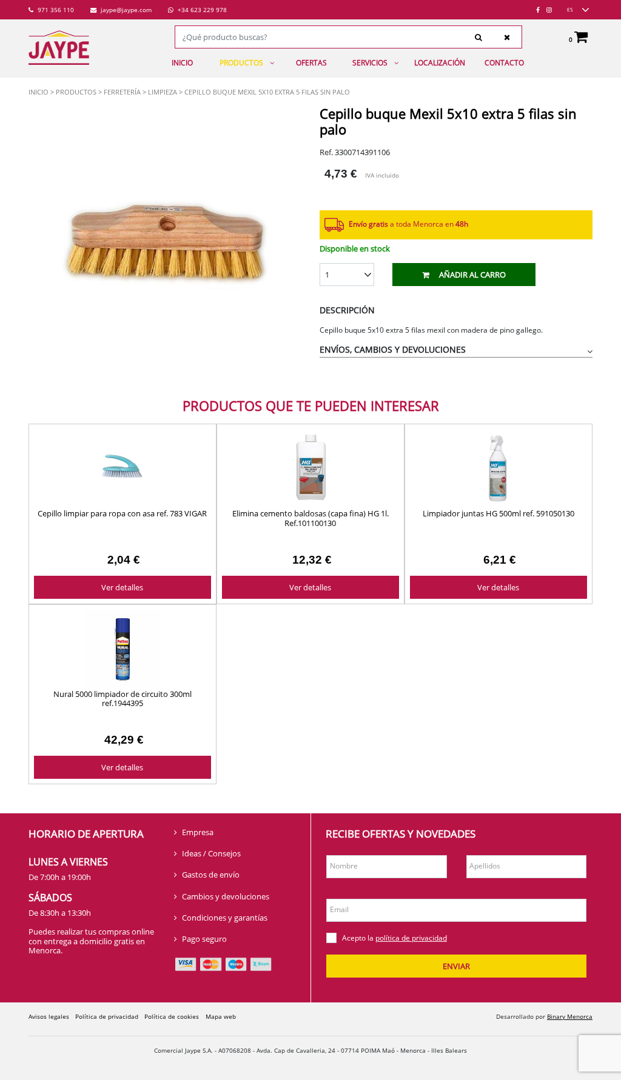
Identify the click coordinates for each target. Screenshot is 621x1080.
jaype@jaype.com (125, 10)
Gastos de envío (211, 874)
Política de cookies (171, 1016)
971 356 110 (55, 10)
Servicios (370, 62)
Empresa (197, 832)
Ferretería (122, 91)
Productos (241, 62)
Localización (439, 62)
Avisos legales (49, 1016)
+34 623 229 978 (201, 10)
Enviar (456, 966)
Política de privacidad (106, 1016)
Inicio (182, 62)
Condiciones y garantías (224, 917)
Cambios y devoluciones (225, 896)
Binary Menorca (569, 1016)
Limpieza (162, 91)
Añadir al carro (472, 274)
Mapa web (221, 1016)
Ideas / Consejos (211, 853)
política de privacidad (411, 937)
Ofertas (311, 62)
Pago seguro (204, 938)
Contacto (504, 62)
